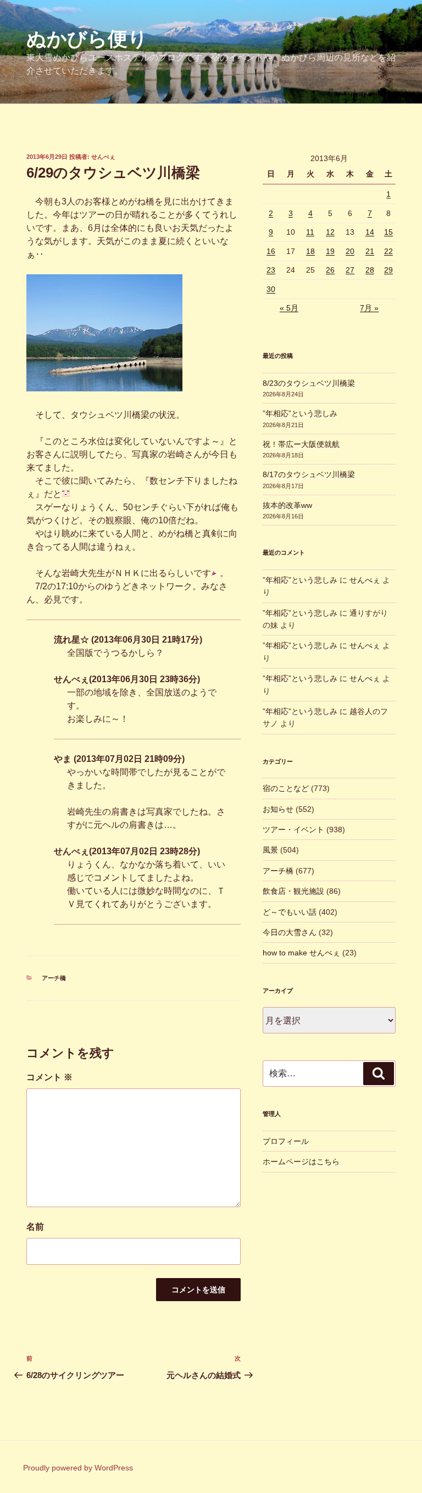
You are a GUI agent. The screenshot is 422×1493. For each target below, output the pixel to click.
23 (270, 270)
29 (388, 270)
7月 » (369, 307)
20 (350, 251)
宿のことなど (286, 788)
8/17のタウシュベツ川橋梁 (309, 474)
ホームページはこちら (301, 1161)
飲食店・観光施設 (293, 891)
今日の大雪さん (289, 932)
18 (310, 251)
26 (330, 270)
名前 (35, 1226)
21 (369, 251)
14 (369, 232)
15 (388, 232)
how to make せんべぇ (301, 952)
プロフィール (286, 1141)
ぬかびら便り (87, 38)
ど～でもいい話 (289, 912)
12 (330, 232)
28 (369, 270)
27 (350, 270)
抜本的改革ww (287, 505)
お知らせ (278, 809)
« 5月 (289, 307)
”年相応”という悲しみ (300, 413)
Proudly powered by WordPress (78, 1467)
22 (388, 251)
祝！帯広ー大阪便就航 (301, 444)
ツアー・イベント (293, 829)
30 (270, 289)
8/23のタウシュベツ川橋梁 (309, 383)
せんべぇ (103, 156)
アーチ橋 (54, 978)
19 (330, 251)
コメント (49, 1077)
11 (310, 232)
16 (270, 251)
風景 (270, 849)
